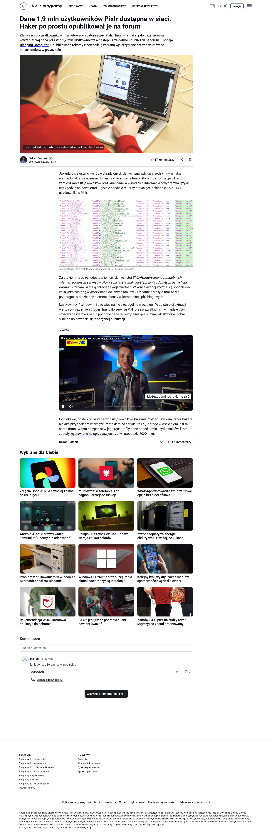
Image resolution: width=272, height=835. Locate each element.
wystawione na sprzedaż (88, 434)
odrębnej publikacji (111, 319)
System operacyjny (87, 771)
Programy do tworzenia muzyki (34, 763)
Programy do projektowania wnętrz (36, 767)
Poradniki (83, 759)
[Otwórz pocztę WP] (212, 6)
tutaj (88, 827)
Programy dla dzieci (29, 779)
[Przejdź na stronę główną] (23, 9)
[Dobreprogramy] (49, 6)
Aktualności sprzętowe (89, 763)
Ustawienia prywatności (193, 802)
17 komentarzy (164, 159)
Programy (75, 6)
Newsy (93, 6)
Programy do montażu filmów (34, 771)
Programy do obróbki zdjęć (32, 759)
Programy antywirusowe (31, 775)
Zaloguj (237, 6)
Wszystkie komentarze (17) (105, 694)
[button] (222, 6)
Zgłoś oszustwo (114, 6)
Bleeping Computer (34, 45)
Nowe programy (27, 787)
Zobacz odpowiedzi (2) (50, 679)
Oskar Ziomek (38, 158)
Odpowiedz (37, 671)
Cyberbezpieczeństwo (89, 767)
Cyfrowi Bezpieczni (145, 6)
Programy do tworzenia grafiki (34, 783)
